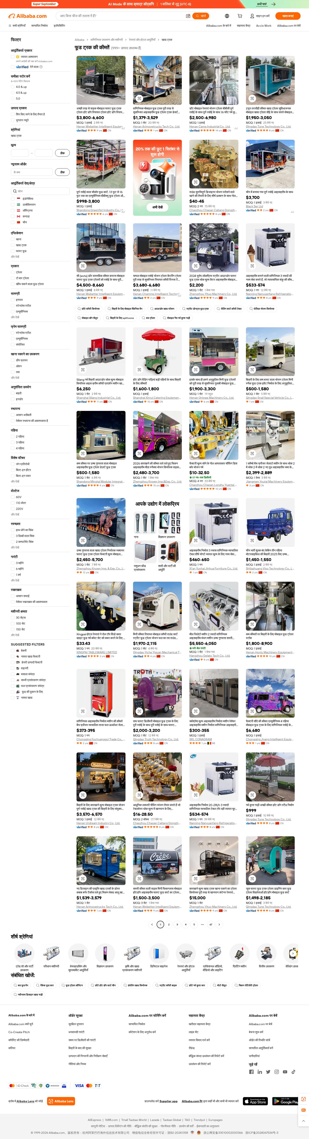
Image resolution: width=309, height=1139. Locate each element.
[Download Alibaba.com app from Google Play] (286, 1101)
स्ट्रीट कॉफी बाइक (168, 985)
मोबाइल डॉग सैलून (90, 318)
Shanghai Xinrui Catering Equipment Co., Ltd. (157, 397)
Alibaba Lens (25, 1101)
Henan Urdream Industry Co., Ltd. (98, 823)
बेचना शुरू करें (256, 1032)
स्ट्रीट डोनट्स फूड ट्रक (197, 308)
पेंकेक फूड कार (47, 985)
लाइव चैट (193, 1032)
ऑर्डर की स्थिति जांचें (259, 1040)
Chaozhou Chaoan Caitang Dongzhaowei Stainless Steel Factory (213, 210)
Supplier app (169, 1101)
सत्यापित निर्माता (137, 1024)
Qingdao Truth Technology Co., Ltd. (156, 739)
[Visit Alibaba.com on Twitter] (268, 1071)
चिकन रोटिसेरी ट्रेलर (248, 985)
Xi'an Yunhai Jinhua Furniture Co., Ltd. (213, 568)
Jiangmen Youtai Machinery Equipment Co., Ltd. (270, 481)
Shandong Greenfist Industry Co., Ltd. (101, 210)
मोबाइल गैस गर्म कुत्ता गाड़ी (178, 318)
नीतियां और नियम (77, 1064)
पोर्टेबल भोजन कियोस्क (264, 308)
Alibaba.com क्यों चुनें (20, 1024)
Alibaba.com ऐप (192, 1101)
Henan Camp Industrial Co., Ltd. (209, 126)
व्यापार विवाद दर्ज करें (199, 1040)
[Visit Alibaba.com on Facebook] (251, 1071)
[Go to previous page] (152, 924)
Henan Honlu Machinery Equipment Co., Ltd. (270, 652)
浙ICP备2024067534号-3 (261, 1132)
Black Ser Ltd (254, 206)
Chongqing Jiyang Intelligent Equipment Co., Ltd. (270, 739)
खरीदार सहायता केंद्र (199, 1024)
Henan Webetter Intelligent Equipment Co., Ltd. (101, 126)
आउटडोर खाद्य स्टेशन (164, 308)
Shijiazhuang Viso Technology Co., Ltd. (270, 568)
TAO (187, 1120)
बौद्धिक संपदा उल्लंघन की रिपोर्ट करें (206, 1056)
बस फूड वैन (23, 985)
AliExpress (94, 1120)
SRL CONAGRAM (200, 739)
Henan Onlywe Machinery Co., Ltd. (211, 397)
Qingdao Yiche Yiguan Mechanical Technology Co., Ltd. (157, 652)
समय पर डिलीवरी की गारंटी (82, 1040)
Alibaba (79, 39)
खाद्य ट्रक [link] (167, 39)
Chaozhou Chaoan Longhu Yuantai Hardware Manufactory (213, 485)
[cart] (241, 16)
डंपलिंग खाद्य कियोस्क (137, 985)
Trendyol (199, 1120)
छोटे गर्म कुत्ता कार (197, 985)
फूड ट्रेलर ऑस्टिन (74, 985)
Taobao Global (172, 1120)
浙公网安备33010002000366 (223, 1132)
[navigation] (40, 482)
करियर (11, 1048)
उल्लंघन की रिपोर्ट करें (200, 1064)
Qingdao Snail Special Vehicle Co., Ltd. (270, 397)
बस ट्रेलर (150, 318)
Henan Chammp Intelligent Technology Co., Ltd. (157, 294)
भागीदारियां (254, 1056)
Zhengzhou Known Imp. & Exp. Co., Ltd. (101, 568)
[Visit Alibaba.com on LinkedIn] (259, 1071)
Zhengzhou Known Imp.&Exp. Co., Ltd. (157, 481)
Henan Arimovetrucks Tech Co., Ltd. (156, 126)
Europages (216, 1120)
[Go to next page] (219, 924)
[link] (303, 1099)
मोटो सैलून (222, 985)
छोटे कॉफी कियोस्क (91, 308)
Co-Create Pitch (19, 1032)
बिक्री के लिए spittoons (122, 318)
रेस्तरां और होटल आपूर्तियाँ (142, 39)
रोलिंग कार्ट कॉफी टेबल (231, 308)
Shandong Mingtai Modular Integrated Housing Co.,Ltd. (101, 481)
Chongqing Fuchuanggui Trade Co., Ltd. (101, 739)
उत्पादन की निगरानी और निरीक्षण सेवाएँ (88, 1056)
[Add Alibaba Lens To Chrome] (61, 1101)
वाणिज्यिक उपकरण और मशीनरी (107, 39)
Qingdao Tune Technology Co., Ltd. (268, 126)
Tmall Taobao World (134, 1120)
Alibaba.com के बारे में (21, 1015)
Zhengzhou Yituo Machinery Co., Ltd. (213, 294)
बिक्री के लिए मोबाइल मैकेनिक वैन (127, 308)
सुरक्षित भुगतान (76, 1024)
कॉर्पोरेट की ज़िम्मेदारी (18, 1040)
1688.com (111, 1120)
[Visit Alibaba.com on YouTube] (285, 1071)
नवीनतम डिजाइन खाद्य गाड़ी (30, 994)
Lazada (154, 1120)
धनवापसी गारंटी (76, 1032)
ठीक (62, 153)
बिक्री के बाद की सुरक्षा (80, 1048)
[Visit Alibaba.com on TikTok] (293, 1071)
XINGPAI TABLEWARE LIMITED (97, 652)
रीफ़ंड (192, 1048)
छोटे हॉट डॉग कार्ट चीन (105, 985)
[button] (188, 15)
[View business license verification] (192, 1133)
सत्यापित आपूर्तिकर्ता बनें (261, 1048)
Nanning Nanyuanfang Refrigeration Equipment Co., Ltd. (270, 294)
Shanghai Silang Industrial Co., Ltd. (99, 397)
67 (211, 924)
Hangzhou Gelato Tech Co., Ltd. (209, 655)
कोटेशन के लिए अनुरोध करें (142, 1032)
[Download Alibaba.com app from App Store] (255, 1101)
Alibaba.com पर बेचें (260, 1024)
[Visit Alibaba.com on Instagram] (276, 1071)
